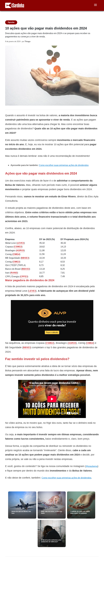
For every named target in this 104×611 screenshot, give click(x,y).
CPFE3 (23, 276)
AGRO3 (20, 250)
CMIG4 (16, 254)
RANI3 (14, 272)
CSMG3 (18, 246)
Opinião (11, 22)
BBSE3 (25, 257)
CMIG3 (16, 261)
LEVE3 (20, 243)
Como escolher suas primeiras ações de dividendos (64, 165)
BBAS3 (25, 268)
